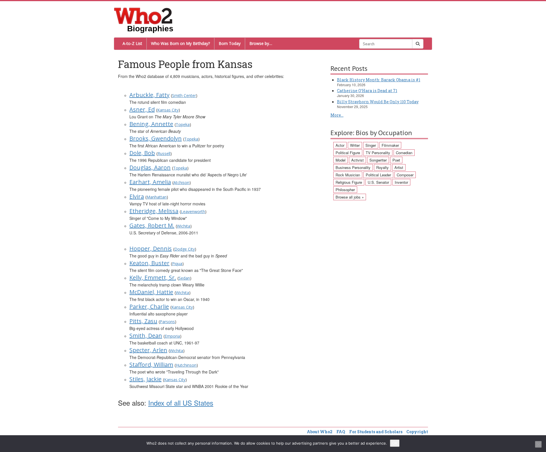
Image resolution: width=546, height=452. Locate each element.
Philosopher (345, 189)
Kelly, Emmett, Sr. (152, 277)
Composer (405, 175)
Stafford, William (151, 364)
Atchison (181, 182)
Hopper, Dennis (150, 248)
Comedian (404, 152)
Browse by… (260, 43)
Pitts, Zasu (143, 321)
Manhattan (156, 197)
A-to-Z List (132, 43)
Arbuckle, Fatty (149, 95)
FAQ (340, 431)
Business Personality (353, 167)
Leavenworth (193, 211)
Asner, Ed (142, 109)
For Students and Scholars (375, 431)
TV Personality (378, 152)
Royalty (382, 167)
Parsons (167, 321)
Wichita (183, 226)
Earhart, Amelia (150, 182)
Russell (164, 153)
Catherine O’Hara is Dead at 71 (367, 90)
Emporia (172, 336)
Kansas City (168, 110)
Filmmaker (390, 145)
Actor (340, 145)
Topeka (183, 124)
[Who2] (143, 15)
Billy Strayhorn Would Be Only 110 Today (378, 101)
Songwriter (378, 160)
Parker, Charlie (149, 306)
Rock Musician (348, 175)
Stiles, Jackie (145, 379)
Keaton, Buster (149, 263)
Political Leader (378, 175)
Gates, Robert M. (151, 225)
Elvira (136, 196)
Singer (370, 145)
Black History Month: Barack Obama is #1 (378, 79)
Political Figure (348, 152)
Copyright (417, 431)
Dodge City (184, 249)
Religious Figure (349, 182)
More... (337, 115)
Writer (355, 145)
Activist (357, 160)
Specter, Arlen (148, 350)
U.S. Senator (378, 182)
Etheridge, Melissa (153, 211)
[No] (538, 444)
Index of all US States (180, 403)
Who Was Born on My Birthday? (180, 43)
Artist (398, 167)
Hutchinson (186, 365)
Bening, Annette (151, 124)
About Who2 (319, 431)
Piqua (177, 263)
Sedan (184, 278)
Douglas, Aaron (150, 167)
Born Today (230, 43)
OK (394, 443)
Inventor (401, 182)
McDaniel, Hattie (151, 292)
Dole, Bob (142, 153)
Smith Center (184, 95)
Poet (396, 160)
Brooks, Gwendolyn (155, 138)
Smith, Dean (145, 335)
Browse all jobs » (350, 197)
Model (341, 160)
